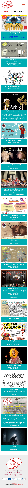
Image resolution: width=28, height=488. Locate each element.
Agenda (21, 471)
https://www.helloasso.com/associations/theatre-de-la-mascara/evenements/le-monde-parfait (14, 38)
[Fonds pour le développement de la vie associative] (13, 479)
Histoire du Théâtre (10, 474)
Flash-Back (17, 472)
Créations (7, 471)
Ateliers (9, 472)
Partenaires (14, 476)
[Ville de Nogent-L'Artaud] (25, 479)
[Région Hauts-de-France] (6, 479)
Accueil (7, 12)
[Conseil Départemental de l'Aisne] (9, 479)
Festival (14, 471)
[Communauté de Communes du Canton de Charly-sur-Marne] (22, 479)
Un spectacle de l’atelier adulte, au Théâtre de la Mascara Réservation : (14, 35)
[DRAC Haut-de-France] (3, 479)
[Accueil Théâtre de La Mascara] (7, 8)
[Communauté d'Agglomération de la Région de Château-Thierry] (18, 479)
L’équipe (20, 474)
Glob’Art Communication (18, 484)
